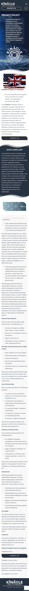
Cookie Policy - (10, 587)
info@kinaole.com (7, 551)
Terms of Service (16, 587)
